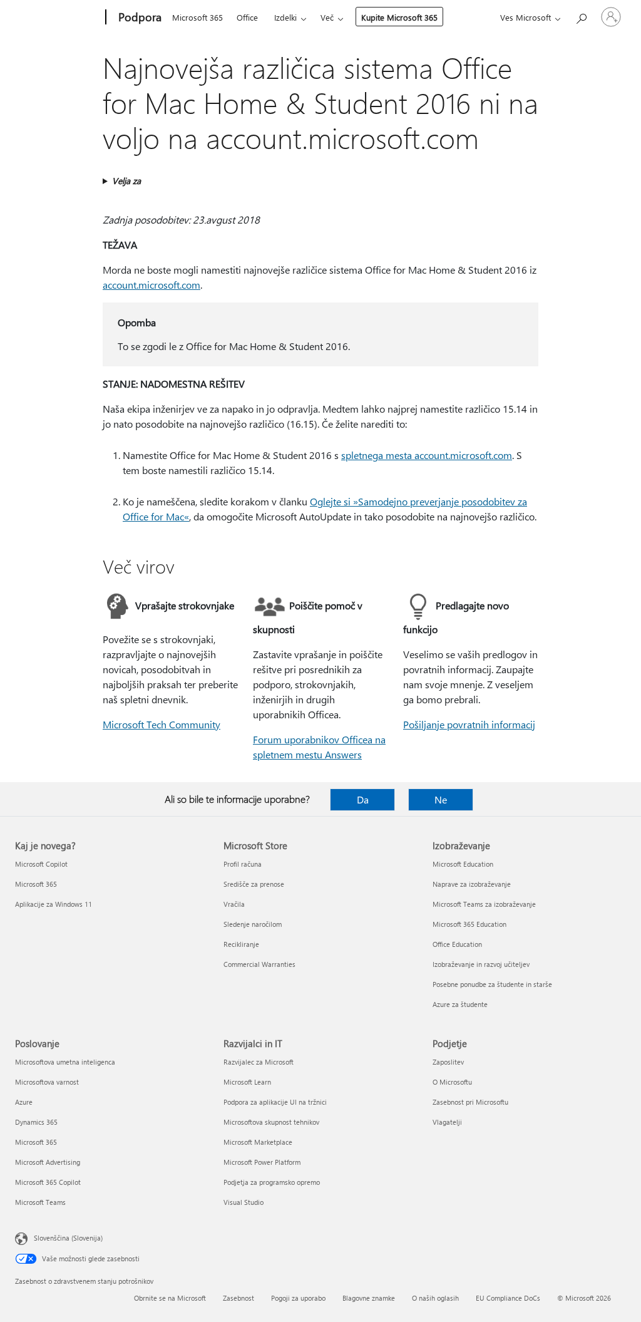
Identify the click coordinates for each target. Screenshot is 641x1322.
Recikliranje (241, 944)
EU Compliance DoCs (508, 1298)
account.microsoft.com (151, 284)
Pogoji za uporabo (298, 1298)
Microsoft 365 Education (469, 924)
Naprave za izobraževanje (472, 884)
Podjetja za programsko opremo (271, 1182)
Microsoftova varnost (47, 1082)
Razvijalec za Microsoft (258, 1061)
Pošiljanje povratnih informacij (469, 724)
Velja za (126, 181)
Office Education (457, 944)
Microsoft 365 (197, 17)
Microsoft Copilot (41, 864)
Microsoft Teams (40, 1202)
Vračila (234, 904)
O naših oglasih (435, 1298)
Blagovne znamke (368, 1298)
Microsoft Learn (247, 1082)
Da (363, 799)
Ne (440, 799)
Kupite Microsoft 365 (399, 17)
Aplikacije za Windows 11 (53, 904)
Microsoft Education (463, 864)
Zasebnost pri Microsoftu (470, 1102)
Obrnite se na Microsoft (170, 1298)
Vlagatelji (447, 1122)
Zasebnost (238, 1298)
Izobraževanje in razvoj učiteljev (481, 964)
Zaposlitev (448, 1061)
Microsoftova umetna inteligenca (65, 1061)
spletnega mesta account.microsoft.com (426, 455)
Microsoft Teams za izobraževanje (484, 904)
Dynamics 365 (36, 1122)
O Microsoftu (452, 1082)
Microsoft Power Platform (261, 1162)
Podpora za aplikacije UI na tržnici (275, 1102)
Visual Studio (243, 1202)
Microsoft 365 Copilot (48, 1182)
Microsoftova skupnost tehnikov (271, 1122)
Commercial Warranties (259, 964)
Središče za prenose (253, 884)
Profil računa (242, 864)
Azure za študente (460, 1004)
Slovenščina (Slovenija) (68, 1237)
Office (247, 17)
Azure (24, 1102)
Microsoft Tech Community (161, 724)
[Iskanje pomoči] (581, 16)
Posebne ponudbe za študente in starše (492, 984)
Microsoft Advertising (47, 1162)
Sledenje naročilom (252, 924)
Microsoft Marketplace (257, 1142)
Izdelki (285, 17)
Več (327, 17)
